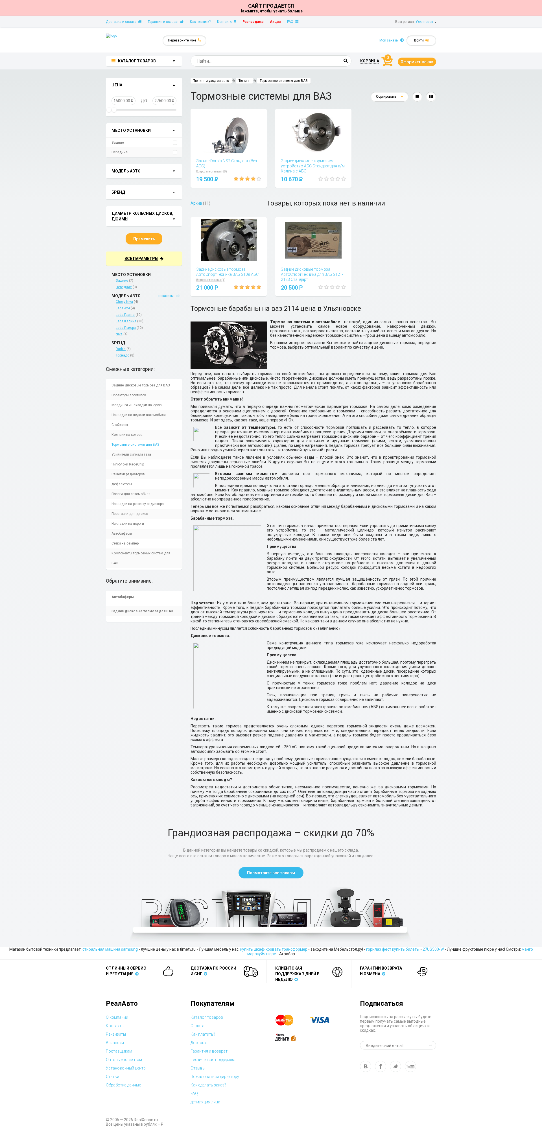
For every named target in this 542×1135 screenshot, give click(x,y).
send (431, 1045)
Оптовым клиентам (124, 1059)
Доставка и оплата (122, 22)
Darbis (121, 349)
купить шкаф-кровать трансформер (273, 949)
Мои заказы (389, 40)
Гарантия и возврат (164, 22)
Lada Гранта (125, 315)
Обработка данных (123, 1085)
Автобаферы (122, 533)
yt (410, 1066)
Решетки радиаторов (128, 474)
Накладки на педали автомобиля (139, 415)
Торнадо (122, 355)
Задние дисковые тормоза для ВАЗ (141, 385)
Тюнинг (244, 81)
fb (380, 1066)
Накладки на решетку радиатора (138, 504)
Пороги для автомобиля (131, 494)
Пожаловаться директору (215, 1076)
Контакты (225, 22)
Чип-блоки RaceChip (128, 464)
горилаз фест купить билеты (392, 949)
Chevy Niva (124, 302)
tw (395, 1066)
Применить (144, 239)
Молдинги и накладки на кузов (137, 405)
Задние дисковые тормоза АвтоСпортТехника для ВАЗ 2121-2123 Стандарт (312, 274)
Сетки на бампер (125, 543)
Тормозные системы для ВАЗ (135, 445)
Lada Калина (126, 321)
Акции (275, 22)
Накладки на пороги (128, 524)
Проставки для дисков (130, 514)
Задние (118, 143)
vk (365, 1066)
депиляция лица (205, 1102)
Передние (120, 152)
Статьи (112, 1076)
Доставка (200, 1042)
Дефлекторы (122, 484)
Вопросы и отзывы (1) (210, 279)
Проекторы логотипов (129, 395)
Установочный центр (126, 1068)
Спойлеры (120, 425)
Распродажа (252, 22)
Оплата (197, 1026)
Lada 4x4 (123, 308)
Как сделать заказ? (208, 1085)
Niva (119, 334)
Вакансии (115, 1042)
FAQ (291, 22)
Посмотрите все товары (271, 873)
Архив (196, 203)
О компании (117, 1017)
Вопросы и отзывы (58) (211, 171)
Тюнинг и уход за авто (211, 81)
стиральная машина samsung (110, 949)
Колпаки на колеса (127, 435)
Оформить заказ (417, 62)
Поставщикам (119, 1051)
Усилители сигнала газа (131, 454)
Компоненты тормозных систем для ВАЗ (141, 558)
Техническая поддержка (213, 1059)
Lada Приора (126, 328)
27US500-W (433, 949)
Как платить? (200, 22)
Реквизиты (116, 1034)
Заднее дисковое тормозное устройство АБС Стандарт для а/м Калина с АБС (313, 166)
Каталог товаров (207, 1017)
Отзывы (198, 1068)
